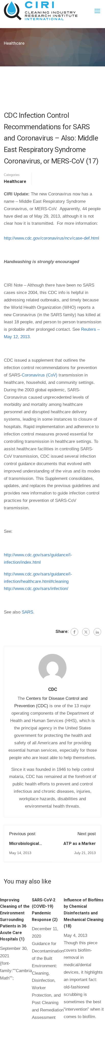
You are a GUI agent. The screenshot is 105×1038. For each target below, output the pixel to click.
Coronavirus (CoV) (39, 375)
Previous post (22, 833)
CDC (52, 689)
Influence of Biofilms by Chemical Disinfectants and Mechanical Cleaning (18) (83, 913)
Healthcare (15, 181)
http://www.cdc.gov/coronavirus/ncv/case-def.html (51, 238)
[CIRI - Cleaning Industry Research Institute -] (40, 10)
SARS (27, 612)
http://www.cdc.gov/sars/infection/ (36, 588)
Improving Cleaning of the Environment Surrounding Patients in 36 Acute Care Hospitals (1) (15, 920)
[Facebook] (74, 632)
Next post (86, 833)
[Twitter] (86, 632)
